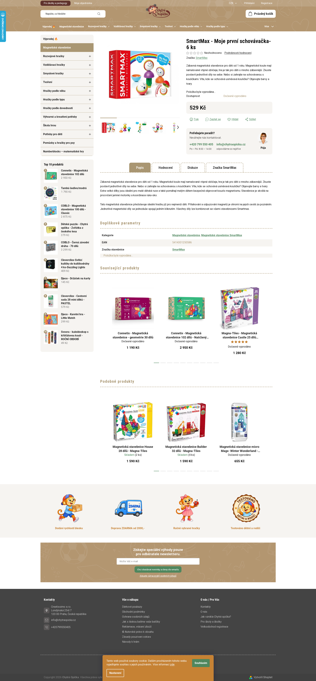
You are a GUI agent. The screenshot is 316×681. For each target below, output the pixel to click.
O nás (204, 611)
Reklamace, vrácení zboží (136, 626)
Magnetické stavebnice (57, 47)
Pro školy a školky (211, 621)
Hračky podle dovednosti (58, 108)
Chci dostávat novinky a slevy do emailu (158, 569)
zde (172, 664)
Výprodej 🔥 (50, 38)
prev (102, 324)
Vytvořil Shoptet (263, 677)
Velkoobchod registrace (214, 626)
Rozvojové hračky (53, 56)
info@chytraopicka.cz (231, 144)
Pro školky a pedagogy (55, 3)
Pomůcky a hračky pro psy (59, 142)
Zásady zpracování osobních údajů (158, 575)
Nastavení (115, 673)
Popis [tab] (140, 168)
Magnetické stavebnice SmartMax (221, 235)
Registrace (266, 3)
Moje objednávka (83, 3)
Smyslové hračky (53, 73)
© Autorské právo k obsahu (138, 631)
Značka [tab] (224, 168)
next (269, 324)
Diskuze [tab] (193, 168)
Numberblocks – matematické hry (63, 151)
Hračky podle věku (54, 90)
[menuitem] (48, 26)
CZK (231, 3)
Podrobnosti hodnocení (237, 52)
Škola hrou (49, 125)
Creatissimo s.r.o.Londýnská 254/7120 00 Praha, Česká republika (68, 610)
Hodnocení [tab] (166, 168)
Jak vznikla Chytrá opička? (216, 616)
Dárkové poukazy (132, 606)
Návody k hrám (130, 641)
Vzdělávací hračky (54, 64)
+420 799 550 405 (201, 144)
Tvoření (47, 82)
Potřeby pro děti (52, 134)
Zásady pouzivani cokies (136, 636)
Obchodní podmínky (133, 611)
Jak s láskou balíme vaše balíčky (141, 621)
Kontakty (206, 606)
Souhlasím (201, 663)
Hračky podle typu (54, 99)
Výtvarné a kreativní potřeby (60, 116)
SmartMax (202, 57)
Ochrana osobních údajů (135, 616)
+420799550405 (60, 627)
